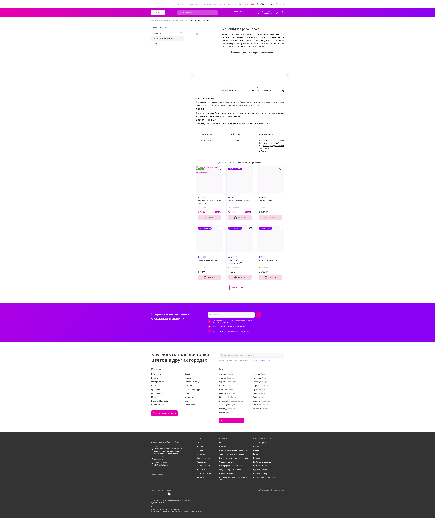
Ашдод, (222, 378)
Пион (263, 151)
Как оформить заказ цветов (231, 465)
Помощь (237, 4)
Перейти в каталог (238, 288)
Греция (230, 374)
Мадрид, (223, 408)
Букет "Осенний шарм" (269, 260)
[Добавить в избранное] (220, 168)
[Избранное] (276, 12)
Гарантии (198, 4)
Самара (188, 385)
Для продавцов (208, 4)
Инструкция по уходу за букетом (233, 458)
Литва (231, 389)
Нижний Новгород (159, 401)
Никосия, (257, 378)
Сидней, (256, 401)
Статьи (158, 43)
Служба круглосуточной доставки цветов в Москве (173, 500)
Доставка (184, 4)
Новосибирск (157, 405)
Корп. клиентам (219, 4)
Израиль (230, 378)
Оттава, (256, 381)
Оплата (191, 4)
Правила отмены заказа (229, 473)
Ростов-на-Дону (192, 381)
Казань (154, 385)
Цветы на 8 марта (261, 469)
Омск (187, 374)
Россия (264, 374)
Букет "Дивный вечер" (208, 260)
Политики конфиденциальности (233, 450)
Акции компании (168, 27)
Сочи (187, 393)
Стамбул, (257, 405)
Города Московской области (164, 413)
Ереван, (222, 393)
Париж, (256, 385)
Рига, (255, 393)
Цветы (256, 446)
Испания (231, 408)
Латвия (261, 393)
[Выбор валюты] (257, 4)
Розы (255, 454)
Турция (265, 405)
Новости (168, 33)
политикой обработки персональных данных (236, 331)
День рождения (260, 442)
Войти (281, 4)
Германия (231, 381)
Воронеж (155, 378)
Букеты (256, 450)
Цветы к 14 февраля (262, 473)
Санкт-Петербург (192, 389)
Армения (231, 393)
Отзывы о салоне (226, 462)
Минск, (222, 412)
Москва (154, 397)
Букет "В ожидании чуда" (232, 89)
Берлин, (222, 381)
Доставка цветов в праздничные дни (233, 478)
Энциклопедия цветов (168, 38)
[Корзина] (282, 12)
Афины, (222, 374)
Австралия (265, 401)
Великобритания (235, 401)
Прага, (256, 389)
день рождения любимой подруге (225, 116)
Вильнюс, (223, 389)
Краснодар (156, 389)
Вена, (221, 385)
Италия (261, 397)
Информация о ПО (205, 473)
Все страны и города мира (231, 421)
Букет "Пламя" (265, 200)
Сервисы (245, 4)
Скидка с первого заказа (230, 469)
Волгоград (156, 374)
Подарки (257, 458)
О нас (178, 4)
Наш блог (201, 469)
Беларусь (230, 412)
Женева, (223, 397)
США (235, 405)
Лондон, (223, 401)
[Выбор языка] (252, 4)
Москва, (256, 374)
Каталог (159, 13)
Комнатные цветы (261, 465)
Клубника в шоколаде (262, 462)
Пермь (188, 378)
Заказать (211, 217)
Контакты (230, 4)
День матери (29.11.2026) (264, 477)
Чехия (262, 389)
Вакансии (201, 477)
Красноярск (156, 393)
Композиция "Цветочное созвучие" (209, 202)
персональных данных (220, 322)
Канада (263, 381)
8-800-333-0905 (264, 360)
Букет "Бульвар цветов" (262, 89)
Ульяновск (190, 397)
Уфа (186, 401)
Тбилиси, (257, 408)
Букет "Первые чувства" (239, 200)
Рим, (255, 397)
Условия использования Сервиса (234, 454)
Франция (264, 385)
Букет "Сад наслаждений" (235, 261)
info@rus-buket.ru (161, 465)
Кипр (264, 378)
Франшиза (201, 462)
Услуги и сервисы (204, 465)
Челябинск (190, 405)
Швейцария (232, 397)
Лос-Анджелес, (226, 405)
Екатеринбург (157, 381)
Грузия (265, 408)
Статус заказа (268, 4)
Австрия (228, 385)
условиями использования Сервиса (232, 327)
